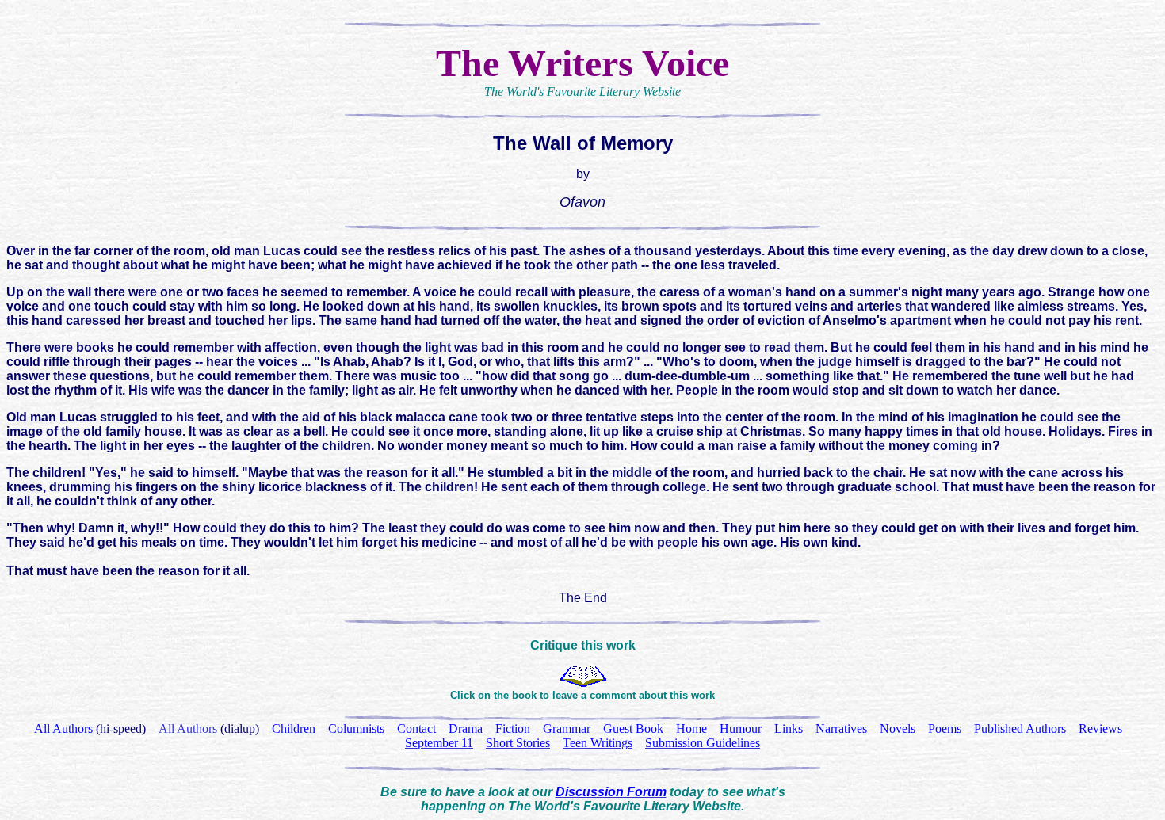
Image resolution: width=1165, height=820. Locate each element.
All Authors (188, 728)
